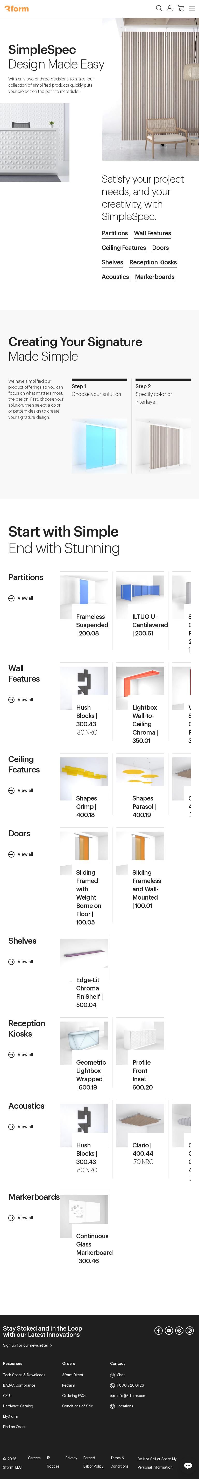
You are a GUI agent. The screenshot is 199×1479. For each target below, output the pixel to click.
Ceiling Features (124, 248)
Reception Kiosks (153, 262)
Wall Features (152, 233)
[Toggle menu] (192, 8)
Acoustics (115, 277)
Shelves (112, 262)
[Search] (159, 8)
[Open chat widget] (188, 1465)
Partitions (115, 233)
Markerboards (154, 277)
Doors (160, 248)
